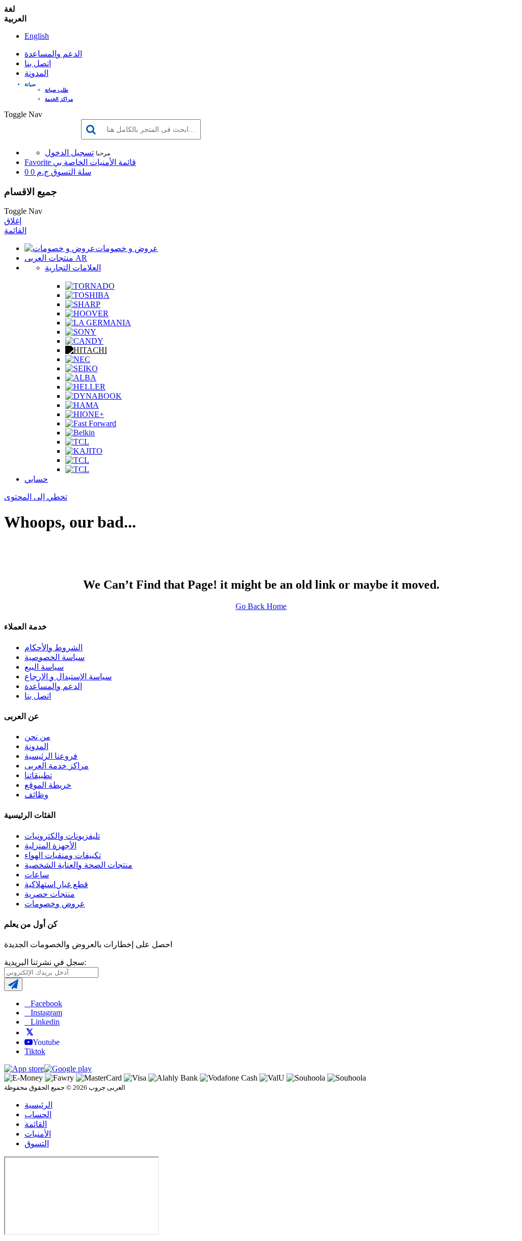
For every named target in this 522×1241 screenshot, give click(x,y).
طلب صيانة (56, 90)
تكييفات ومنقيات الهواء (62, 855)
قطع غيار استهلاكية (56, 884)
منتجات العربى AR (55, 258)
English (36, 36)
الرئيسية (38, 1104)
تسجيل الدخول (69, 152)
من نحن (37, 736)
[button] (271, 84)
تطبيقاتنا (38, 775)
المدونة (36, 73)
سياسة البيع (44, 667)
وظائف (36, 794)
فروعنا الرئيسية (50, 756)
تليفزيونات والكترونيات (62, 836)
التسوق (36, 1143)
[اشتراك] (13, 984)
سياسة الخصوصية (54, 657)
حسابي (36, 479)
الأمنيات (37, 1133)
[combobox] (141, 129)
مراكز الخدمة (59, 99)
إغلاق (12, 220)
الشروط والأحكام (53, 647)
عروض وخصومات (54, 903)
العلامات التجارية (73, 267)
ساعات (36, 874)
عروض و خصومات (126, 248)
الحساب (37, 1114)
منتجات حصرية (49, 894)
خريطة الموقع (47, 785)
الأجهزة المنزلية (50, 845)
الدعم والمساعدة (53, 53)
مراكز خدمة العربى (56, 765)
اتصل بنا (37, 63)
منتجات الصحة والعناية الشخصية (78, 865)
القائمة (15, 230)
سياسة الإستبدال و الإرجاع (68, 676)
